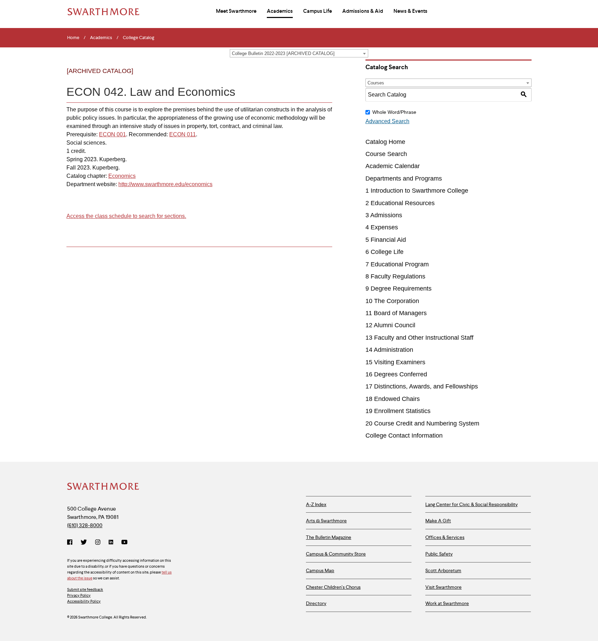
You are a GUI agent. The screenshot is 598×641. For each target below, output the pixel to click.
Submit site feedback (85, 589)
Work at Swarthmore (447, 603)
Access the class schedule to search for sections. (126, 216)
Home (73, 37)
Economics (122, 176)
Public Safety (439, 554)
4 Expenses (381, 227)
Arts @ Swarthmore (326, 521)
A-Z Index (316, 504)
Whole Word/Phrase (394, 112)
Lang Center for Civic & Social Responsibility (471, 504)
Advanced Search (387, 121)
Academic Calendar (392, 166)
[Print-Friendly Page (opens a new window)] (311, 77)
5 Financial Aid (385, 239)
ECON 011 (182, 134)
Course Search (386, 153)
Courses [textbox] (376, 82)
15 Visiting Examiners (395, 362)
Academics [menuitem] (280, 11)
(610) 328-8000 (84, 525)
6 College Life (384, 251)
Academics (101, 37)
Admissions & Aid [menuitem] (362, 11)
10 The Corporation (392, 300)
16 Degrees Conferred (396, 374)
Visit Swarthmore (443, 587)
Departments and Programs (403, 178)
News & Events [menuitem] (410, 11)
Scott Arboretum (443, 570)
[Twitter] (84, 543)
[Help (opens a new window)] (325, 77)
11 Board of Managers (396, 313)
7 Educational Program (397, 264)
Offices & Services (444, 537)
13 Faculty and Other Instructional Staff (419, 337)
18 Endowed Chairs (392, 398)
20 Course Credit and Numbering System (422, 423)
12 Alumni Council (390, 325)
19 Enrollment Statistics (398, 411)
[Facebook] (71, 543)
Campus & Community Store (336, 554)
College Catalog (138, 37)
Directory (316, 603)
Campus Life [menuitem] (317, 11)
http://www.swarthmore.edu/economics (165, 184)
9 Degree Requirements (398, 288)
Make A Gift (438, 521)
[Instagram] (97, 543)
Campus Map (320, 570)
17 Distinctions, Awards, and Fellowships (421, 386)
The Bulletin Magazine (328, 537)
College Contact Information (404, 435)
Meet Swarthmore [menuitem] (236, 11)
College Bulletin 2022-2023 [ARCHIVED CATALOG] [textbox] (283, 53)
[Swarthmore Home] (103, 487)
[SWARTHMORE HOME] (103, 12)
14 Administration (389, 349)
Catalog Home (385, 141)
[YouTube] (124, 543)
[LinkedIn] (111, 543)
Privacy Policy (79, 595)
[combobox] (299, 53)
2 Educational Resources (400, 203)
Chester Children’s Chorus (333, 587)
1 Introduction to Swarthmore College (416, 190)
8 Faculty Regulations (395, 276)
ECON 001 (112, 134)
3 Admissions (383, 215)
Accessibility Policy (84, 601)
